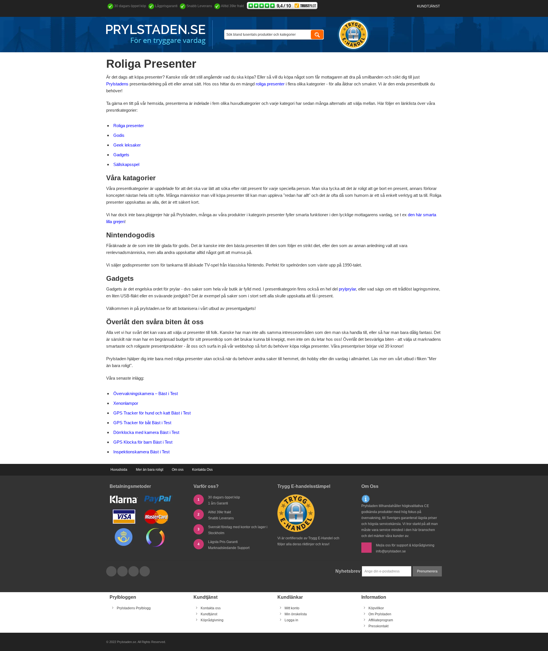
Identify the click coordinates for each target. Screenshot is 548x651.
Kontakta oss (211, 608)
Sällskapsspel (126, 164)
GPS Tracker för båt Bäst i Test (142, 422)
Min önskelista (296, 614)
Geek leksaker (127, 145)
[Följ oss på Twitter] (122, 572)
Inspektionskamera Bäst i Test (141, 451)
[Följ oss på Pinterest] (145, 572)
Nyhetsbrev (347, 571)
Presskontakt (378, 626)
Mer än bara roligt (149, 470)
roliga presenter (270, 83)
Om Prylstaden (379, 614)
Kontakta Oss (202, 470)
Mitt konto (292, 608)
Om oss (178, 470)
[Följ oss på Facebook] (111, 572)
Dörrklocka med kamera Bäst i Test (146, 432)
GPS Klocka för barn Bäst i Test (142, 442)
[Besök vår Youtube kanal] (134, 572)
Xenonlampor (125, 403)
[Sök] (317, 34)
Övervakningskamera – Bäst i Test (145, 393)
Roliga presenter (128, 125)
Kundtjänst (428, 6)
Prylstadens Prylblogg (134, 608)
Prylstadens (117, 83)
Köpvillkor (376, 608)
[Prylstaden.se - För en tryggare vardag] (156, 35)
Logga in (291, 620)
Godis (118, 135)
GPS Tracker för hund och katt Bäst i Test (152, 412)
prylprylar (347, 289)
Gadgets (121, 154)
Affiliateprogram (380, 620)
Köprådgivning (212, 620)
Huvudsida (118, 470)
